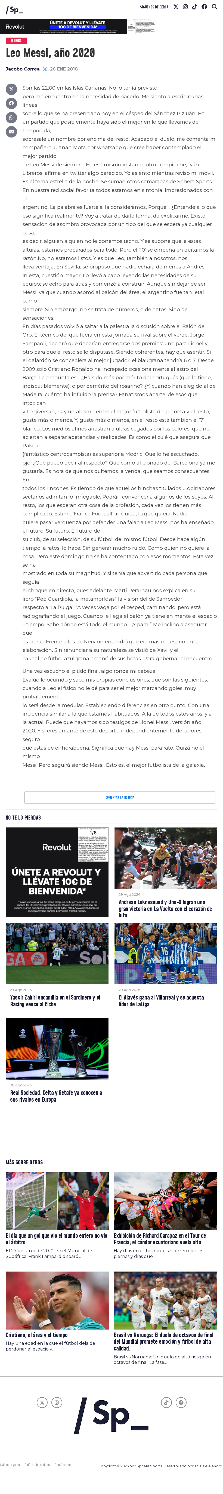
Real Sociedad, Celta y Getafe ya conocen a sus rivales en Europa (56, 1096)
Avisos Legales (10, 1464)
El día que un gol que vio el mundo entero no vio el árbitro (56, 1239)
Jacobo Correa (23, 69)
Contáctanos (63, 1464)
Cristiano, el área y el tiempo (37, 1335)
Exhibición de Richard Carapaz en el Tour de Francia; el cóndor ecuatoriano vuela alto (160, 1239)
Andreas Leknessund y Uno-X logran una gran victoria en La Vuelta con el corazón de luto (165, 909)
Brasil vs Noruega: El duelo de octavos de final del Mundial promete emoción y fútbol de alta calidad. (163, 1342)
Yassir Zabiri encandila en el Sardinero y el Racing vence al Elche (55, 1001)
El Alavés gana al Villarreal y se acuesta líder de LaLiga (161, 1001)
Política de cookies (37, 1464)
